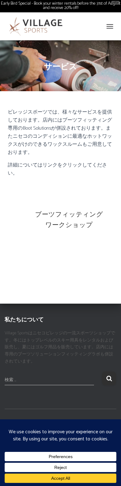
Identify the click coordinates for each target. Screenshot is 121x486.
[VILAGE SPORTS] (38, 26)
